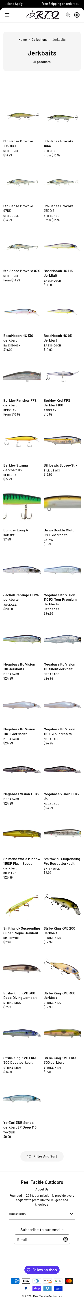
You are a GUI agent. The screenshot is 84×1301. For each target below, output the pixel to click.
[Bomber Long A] (22, 506)
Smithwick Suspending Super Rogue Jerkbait (21, 930)
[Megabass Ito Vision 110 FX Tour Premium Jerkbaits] (62, 571)
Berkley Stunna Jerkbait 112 (15, 467)
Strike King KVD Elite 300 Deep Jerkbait (19, 1060)
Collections (39, 39)
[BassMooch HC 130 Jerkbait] (22, 311)
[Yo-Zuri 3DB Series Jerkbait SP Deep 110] (22, 1098)
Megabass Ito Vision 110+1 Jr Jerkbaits (59, 731)
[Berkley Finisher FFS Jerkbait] (22, 376)
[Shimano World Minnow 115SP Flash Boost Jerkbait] (22, 835)
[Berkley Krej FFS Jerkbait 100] (62, 376)
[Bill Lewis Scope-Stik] (62, 441)
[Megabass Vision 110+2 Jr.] (62, 770)
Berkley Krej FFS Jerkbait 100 (57, 402)
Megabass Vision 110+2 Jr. (62, 796)
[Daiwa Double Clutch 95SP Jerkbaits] (62, 506)
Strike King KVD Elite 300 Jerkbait (60, 1060)
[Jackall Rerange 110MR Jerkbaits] (22, 571)
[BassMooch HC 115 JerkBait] (62, 247)
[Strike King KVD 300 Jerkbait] (62, 969)
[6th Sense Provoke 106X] (62, 117)
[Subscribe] (65, 1239)
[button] (7, 15)
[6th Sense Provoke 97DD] (22, 182)
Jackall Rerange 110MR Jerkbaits (21, 597)
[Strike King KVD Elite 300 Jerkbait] (62, 1034)
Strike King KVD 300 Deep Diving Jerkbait (20, 995)
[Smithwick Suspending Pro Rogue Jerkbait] (62, 835)
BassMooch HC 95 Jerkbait (58, 337)
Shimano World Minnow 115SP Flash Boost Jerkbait (21, 863)
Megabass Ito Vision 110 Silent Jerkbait (59, 666)
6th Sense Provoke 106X (59, 143)
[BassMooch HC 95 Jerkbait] (62, 311)
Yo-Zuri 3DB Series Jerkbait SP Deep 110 (20, 1124)
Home (23, 39)
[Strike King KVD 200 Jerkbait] (62, 904)
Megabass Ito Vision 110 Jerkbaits (19, 666)
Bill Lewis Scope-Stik (61, 465)
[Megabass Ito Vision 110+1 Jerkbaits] (22, 705)
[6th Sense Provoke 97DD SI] (62, 182)
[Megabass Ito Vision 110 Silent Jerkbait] (62, 640)
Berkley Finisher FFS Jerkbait (20, 402)
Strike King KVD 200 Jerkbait (59, 930)
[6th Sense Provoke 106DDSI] (22, 117)
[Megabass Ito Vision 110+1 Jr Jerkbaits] (62, 705)
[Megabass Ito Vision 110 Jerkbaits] (22, 640)
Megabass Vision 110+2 (21, 794)
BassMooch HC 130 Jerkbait (18, 337)
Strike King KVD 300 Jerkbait (59, 995)
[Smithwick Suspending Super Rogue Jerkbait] (22, 904)
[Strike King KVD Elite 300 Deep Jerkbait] (22, 1034)
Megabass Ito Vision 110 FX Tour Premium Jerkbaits (60, 599)
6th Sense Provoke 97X (21, 270)
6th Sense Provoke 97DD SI (59, 208)
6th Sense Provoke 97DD (18, 208)
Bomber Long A (15, 530)
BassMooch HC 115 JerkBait (58, 272)
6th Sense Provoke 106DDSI (18, 143)
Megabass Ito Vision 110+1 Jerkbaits (19, 731)
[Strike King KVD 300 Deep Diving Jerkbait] (22, 969)
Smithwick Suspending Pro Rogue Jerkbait (62, 860)
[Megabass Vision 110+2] (22, 770)
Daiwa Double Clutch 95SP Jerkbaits (60, 532)
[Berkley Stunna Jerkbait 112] (22, 441)
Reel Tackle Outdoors (46, 1296)
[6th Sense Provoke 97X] (22, 247)
